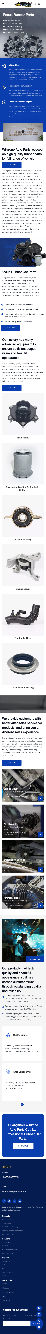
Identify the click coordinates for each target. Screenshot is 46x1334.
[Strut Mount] (23, 414)
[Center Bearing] (23, 516)
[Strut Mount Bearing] (23, 664)
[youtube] (20, 1201)
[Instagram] (9, 1201)
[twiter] (14, 1201)
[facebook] (4, 1201)
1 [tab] (21, 56)
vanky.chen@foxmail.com (14, 1191)
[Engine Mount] (23, 565)
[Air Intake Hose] (23, 615)
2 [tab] (24, 56)
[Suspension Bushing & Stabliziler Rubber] (23, 464)
